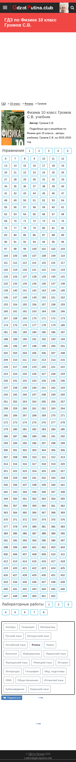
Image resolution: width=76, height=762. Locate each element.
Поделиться (14, 697)
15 (24, 165)
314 (6, 464)
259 (15, 408)
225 (25, 373)
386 (25, 533)
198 (34, 346)
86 (34, 235)
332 (44, 477)
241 (44, 387)
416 (44, 561)
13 (5, 165)
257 (63, 401)
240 (34, 387)
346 (44, 491)
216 (6, 366)
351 (25, 498)
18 (53, 165)
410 (53, 554)
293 (6, 443)
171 (44, 318)
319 (53, 464)
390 (63, 533)
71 (24, 221)
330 (25, 477)
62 (5, 214)
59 (43, 207)
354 (53, 498)
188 (6, 339)
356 (6, 505)
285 (63, 429)
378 (15, 526)
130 (53, 276)
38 (43, 186)
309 (25, 457)
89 (62, 235)
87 (43, 235)
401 (34, 547)
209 (6, 359)
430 (44, 575)
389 (53, 533)
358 (25, 505)
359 (34, 505)
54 (62, 200)
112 (15, 262)
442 (25, 589)
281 (25, 429)
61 (62, 207)
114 (34, 262)
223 (6, 373)
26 (62, 172)
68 (62, 214)
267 (25, 415)
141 (25, 290)
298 (53, 443)
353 (44, 498)
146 (6, 297)
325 (44, 471)
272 (6, 422)
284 (53, 429)
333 (53, 477)
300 (6, 450)
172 (53, 318)
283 (44, 429)
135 (34, 283)
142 (34, 290)
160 (6, 311)
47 (62, 193)
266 (15, 415)
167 (6, 318)
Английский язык (16, 644)
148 (25, 297)
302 (25, 450)
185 (44, 332)
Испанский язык (53, 680)
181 (6, 332)
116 (53, 262)
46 (53, 193)
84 (15, 235)
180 (63, 325)
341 (63, 484)
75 (62, 221)
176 (25, 325)
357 (15, 505)
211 (25, 359)
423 (44, 568)
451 (44, 596)
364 (15, 512)
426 (6, 575)
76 (5, 228)
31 (43, 179)
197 (25, 346)
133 (15, 283)
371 (15, 519)
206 (44, 353)
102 (53, 248)
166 (63, 311)
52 (43, 200)
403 (53, 547)
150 (44, 297)
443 (34, 589)
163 (34, 311)
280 (15, 429)
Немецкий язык (42, 662)
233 (34, 380)
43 (24, 193)
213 (44, 359)
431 (53, 575)
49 (15, 200)
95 (53, 241)
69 (5, 221)
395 (44, 540)
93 (34, 241)
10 (43, 158)
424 (53, 568)
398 (6, 547)
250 (63, 394)
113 (25, 262)
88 (53, 235)
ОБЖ (9, 680)
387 (34, 533)
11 (53, 158)
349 (6, 498)
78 (24, 228)
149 (34, 297)
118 (6, 269)
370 (6, 519)
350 (15, 498)
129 (44, 276)
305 (53, 450)
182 (15, 332)
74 (53, 221)
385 (15, 533)
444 (44, 589)
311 (44, 457)
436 (34, 582)
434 (15, 582)
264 (63, 408)
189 (15, 339)
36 (24, 186)
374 (44, 519)
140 (15, 290)
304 (44, 450)
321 (6, 471)
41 (5, 193)
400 (25, 547)
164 (44, 311)
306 (63, 450)
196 (15, 346)
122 (44, 269)
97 (5, 248)
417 (53, 561)
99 (24, 248)
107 (34, 255)
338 (34, 484)
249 (53, 394)
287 (15, 436)
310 (34, 457)
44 (34, 193)
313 (63, 457)
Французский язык (16, 662)
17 (43, 165)
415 (34, 561)
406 (15, 554)
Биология (11, 653)
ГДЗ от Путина (36, 754)
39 (53, 186)
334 (63, 477)
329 (15, 477)
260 (25, 408)
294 (15, 443)
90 (5, 241)
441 (15, 589)
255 (44, 401)
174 (6, 325)
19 (62, 165)
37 (34, 186)
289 (34, 436)
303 (34, 450)
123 (53, 269)
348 (63, 491)
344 (25, 491)
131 (63, 276)
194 (63, 339)
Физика (36, 644)
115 (44, 262)
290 (44, 436)
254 (34, 401)
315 (15, 464)
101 (44, 248)
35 (15, 186)
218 (25, 366)
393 (25, 540)
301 (15, 450)
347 (53, 491)
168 (15, 318)
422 (34, 568)
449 (25, 596)
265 (6, 415)
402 (44, 547)
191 (34, 339)
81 (53, 228)
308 (15, 457)
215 (63, 359)
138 (63, 283)
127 (25, 276)
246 (25, 394)
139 (6, 290)
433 (6, 582)
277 (53, 422)
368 (53, 512)
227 (44, 373)
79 (34, 228)
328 (6, 477)
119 (15, 269)
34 (5, 186)
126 (15, 276)
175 (15, 325)
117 (63, 262)
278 (63, 422)
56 (15, 207)
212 (34, 359)
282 (34, 429)
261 (34, 408)
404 (63, 547)
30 (34, 179)
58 (34, 207)
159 (63, 304)
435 (25, 582)
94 (43, 241)
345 (34, 491)
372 (25, 519)
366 (34, 512)
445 (53, 589)
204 (25, 353)
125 (6, 276)
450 (34, 596)
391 (6, 540)
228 (53, 373)
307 (6, 457)
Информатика (31, 653)
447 (6, 596)
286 (6, 436)
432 (63, 575)
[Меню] (5, 8)
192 (44, 339)
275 (34, 422)
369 (63, 512)
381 (44, 526)
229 (63, 373)
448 (15, 596)
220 (44, 366)
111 (6, 262)
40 (62, 186)
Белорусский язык (38, 635)
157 (44, 304)
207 (53, 353)
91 (15, 241)
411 (63, 554)
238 (15, 387)
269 (44, 415)
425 (63, 568)
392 (15, 540)
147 (15, 297)
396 (53, 540)
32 (53, 179)
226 (34, 373)
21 (15, 172)
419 (6, 568)
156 (34, 304)
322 (15, 471)
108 (44, 255)
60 (53, 207)
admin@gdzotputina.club (38, 758)
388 (44, 533)
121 (34, 269)
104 (6, 255)
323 (25, 471)
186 (53, 332)
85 (24, 235)
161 (15, 311)
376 (63, 519)
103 (63, 248)
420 (15, 568)
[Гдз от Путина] (33, 8)
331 (34, 477)
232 (25, 380)
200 (53, 346)
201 (63, 346)
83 (5, 235)
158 (53, 304)
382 (53, 526)
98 (15, 248)
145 (63, 290)
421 (25, 568)
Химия (50, 644)
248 (44, 394)
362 (63, 505)
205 (34, 353)
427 (15, 575)
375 (53, 519)
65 (34, 214)
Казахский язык (39, 689)
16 (34, 165)
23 (34, 172)
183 (25, 332)
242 (53, 387)
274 (25, 422)
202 (6, 353)
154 (15, 304)
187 (63, 332)
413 (15, 561)
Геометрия (27, 627)
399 (15, 547)
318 (44, 464)
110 (63, 255)
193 (53, 339)
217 (15, 366)
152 (63, 297)
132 (6, 283)
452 (53, 596)
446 (63, 589)
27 (5, 179)
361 (53, 505)
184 (34, 332)
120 (25, 269)
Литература (13, 671)
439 (63, 582)
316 (25, 464)
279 (6, 429)
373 (34, 519)
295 (25, 443)
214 (53, 359)
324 (34, 471)
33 (62, 179)
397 (63, 540)
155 (25, 304)
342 (6, 491)
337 (25, 484)
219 (34, 366)
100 (34, 248)
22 (24, 172)
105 (15, 255)
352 (34, 498)
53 (53, 200)
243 (63, 387)
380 (34, 526)
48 (5, 200)
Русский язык (13, 635)
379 (25, 526)
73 (43, 221)
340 (53, 484)
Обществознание (28, 680)
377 (6, 526)
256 (53, 401)
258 (6, 408)
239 (25, 387)
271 (63, 415)
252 (15, 401)
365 (25, 512)
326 (53, 471)
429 (34, 575)
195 (6, 346)
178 (44, 325)
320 (63, 464)
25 (53, 172)
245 (15, 394)
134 (25, 283)
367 (44, 512)
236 (63, 380)
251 (6, 401)
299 (63, 443)
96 (62, 241)
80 (43, 228)
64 (24, 214)
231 (15, 380)
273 (15, 422)
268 (34, 415)
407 (25, 554)
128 (34, 276)
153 (6, 304)
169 (25, 318)
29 (24, 179)
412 (6, 561)
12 (62, 158)
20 (5, 172)
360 (44, 505)
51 (34, 200)
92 (24, 241)
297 (44, 443)
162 (25, 311)
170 (34, 318)
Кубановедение (15, 689)
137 (53, 283)
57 (24, 207)
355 (63, 498)
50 (24, 200)
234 (44, 380)
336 (15, 484)
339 (44, 484)
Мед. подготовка (55, 671)
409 (44, 554)
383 (63, 526)
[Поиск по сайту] (72, 8)
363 (6, 512)
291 (53, 436)
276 (44, 422)
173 (63, 318)
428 (25, 575)
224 (15, 373)
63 (15, 214)
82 (62, 228)
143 (44, 290)
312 (53, 457)
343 (15, 491)
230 (6, 380)
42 (15, 193)
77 (15, 228)
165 (53, 311)
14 (15, 165)
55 (5, 207)
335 (6, 484)
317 (34, 464)
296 (34, 443)
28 (15, 179)
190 (25, 339)
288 (25, 436)
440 (6, 589)
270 (53, 415)
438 (53, 582)
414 (25, 561)
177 (34, 325)
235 (53, 380)
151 (53, 297)
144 (53, 290)
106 (25, 255)
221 (53, 366)
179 (53, 325)
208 (63, 353)
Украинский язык (56, 653)
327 (63, 471)
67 (53, 214)
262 (44, 408)
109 (53, 255)
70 (15, 221)
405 (6, 554)
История (63, 662)
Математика (47, 627)
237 (6, 387)
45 (43, 193)
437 (44, 582)
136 (44, 283)
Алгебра (10, 627)
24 (43, 172)
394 (34, 540)
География (32, 671)
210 (15, 359)
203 (15, 353)
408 (34, 554)
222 (63, 366)
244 (6, 394)
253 (25, 401)
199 (44, 346)
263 (53, 408)
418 (63, 561)
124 (63, 269)
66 (43, 214)
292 (63, 436)
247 (34, 394)
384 (6, 533)
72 (34, 221)
